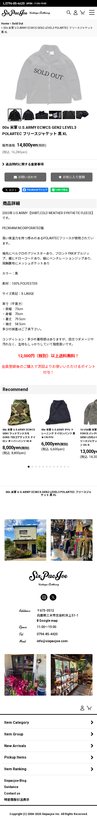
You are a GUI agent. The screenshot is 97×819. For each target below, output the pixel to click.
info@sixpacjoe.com (52, 641)
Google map (48, 620)
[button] (68, 12)
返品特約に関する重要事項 (25, 164)
